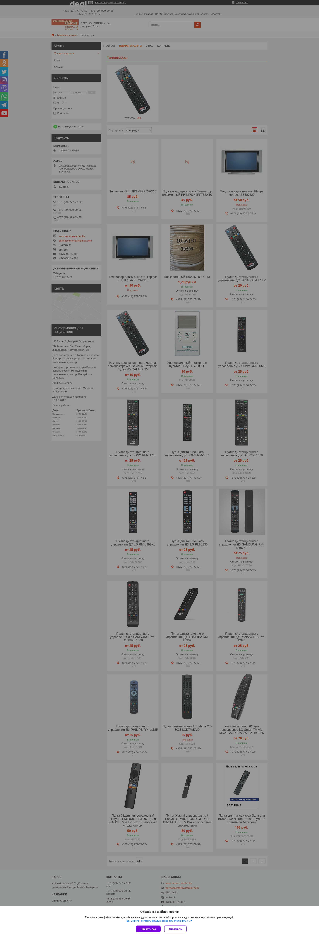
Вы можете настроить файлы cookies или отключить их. (158, 920)
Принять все (148, 929)
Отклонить (175, 929)
